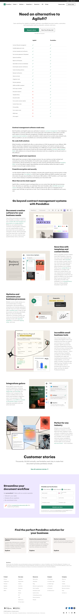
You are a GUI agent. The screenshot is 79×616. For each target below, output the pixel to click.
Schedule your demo (57, 507)
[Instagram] (72, 613)
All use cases (21, 601)
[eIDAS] (74, 608)
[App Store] (16, 608)
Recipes (34, 599)
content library (65, 268)
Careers (63, 583)
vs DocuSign (50, 579)
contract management (51, 131)
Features (5, 583)
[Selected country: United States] (59, 493)
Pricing (46, 4)
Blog (34, 583)
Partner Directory (36, 597)
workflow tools (13, 310)
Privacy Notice (65, 510)
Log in (68, 0)
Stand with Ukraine (66, 586)
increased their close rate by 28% (20, 505)
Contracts (20, 586)
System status (36, 592)
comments (55, 149)
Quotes (19, 583)
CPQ (19, 597)
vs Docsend (49, 588)
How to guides (36, 588)
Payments (20, 588)
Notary (19, 592)
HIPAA (5, 590)
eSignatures (20, 581)
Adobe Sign (9, 391)
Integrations (6, 581)
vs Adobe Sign (50, 583)
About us (64, 579)
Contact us (64, 592)
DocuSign (17, 391)
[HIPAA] (67, 608)
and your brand (58, 443)
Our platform (27, 174)
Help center (72, 0)
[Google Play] (8, 608)
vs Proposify (50, 586)
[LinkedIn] (63, 613)
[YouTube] (74, 613)
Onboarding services (37, 595)
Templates (35, 581)
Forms (19, 590)
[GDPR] (72, 608)
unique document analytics (19, 136)
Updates (5, 586)
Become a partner (65, 588)
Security (5, 588)
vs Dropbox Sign (50, 581)
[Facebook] (66, 613)
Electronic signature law (38, 586)
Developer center (36, 590)
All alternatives (50, 590)
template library (67, 281)
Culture (63, 581)
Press (63, 590)
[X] (69, 613)
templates (68, 259)
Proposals (20, 579)
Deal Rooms (20, 599)
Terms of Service (58, 510)
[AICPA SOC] (69, 608)
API (42, 4)
